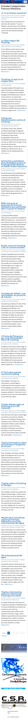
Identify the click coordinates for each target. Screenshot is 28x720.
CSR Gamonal (11, 412)
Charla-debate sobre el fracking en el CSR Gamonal (12, 406)
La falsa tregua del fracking (10, 41)
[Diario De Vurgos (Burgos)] (14, 2)
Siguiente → (5, 635)
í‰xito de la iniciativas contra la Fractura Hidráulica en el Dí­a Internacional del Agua (13, 520)
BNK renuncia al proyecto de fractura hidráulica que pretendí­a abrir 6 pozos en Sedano (13, 206)
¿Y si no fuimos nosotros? (14, 13)
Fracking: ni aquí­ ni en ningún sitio (12, 80)
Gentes (22, 527)
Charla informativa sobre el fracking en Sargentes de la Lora (14, 444)
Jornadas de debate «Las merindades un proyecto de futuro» (13, 295)
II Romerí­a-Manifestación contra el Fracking (13, 120)
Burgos (23, 15)
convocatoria (4, 125)
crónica (3, 527)
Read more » (5, 71)
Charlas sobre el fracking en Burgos (13, 484)
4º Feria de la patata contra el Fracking (11, 373)
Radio (12, 170)
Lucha (20, 251)
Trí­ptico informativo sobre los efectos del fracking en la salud (11, 594)
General (18, 527)
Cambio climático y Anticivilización (10, 17)
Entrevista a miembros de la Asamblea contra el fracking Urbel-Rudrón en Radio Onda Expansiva (14, 164)
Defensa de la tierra (6, 46)
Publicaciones (15, 599)
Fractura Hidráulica (16, 46)
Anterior (4, 633)
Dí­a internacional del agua (11, 556)
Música (24, 251)
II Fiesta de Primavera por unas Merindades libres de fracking (12, 338)
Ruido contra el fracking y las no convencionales (13, 246)
